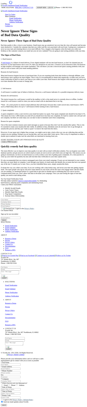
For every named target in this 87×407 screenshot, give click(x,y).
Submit (4, 220)
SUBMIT (4, 278)
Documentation (10, 246)
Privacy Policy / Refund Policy (23, 400)
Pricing (7, 24)
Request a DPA (10, 250)
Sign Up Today (10, 14)
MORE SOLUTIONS (7, 7)
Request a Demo (10, 238)
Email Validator (10, 227)
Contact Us (9, 26)
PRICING (18, 7)
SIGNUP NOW (41, 7)
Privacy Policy (29, 208)
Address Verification (16, 22)
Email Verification (15, 18)
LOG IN (50, 7)
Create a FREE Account (9, 142)
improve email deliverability (27, 181)
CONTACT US (27, 7)
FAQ (6, 248)
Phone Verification (15, 20)
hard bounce (6, 63)
